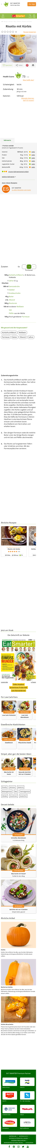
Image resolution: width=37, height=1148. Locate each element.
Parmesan (26, 317)
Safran (11, 281)
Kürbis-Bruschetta (7, 1024)
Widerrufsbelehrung (18, 1140)
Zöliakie (4, 796)
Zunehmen (13, 796)
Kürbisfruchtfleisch (16, 275)
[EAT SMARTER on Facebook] (9, 1146)
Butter (11, 296)
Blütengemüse (7, 792)
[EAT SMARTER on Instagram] (18, 1146)
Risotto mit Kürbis (14, 549)
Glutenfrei (23, 796)
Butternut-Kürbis (7, 987)
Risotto (4, 787)
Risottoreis (13, 303)
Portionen (29, 270)
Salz (10, 310)
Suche (30, 17)
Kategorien (29, 1143)
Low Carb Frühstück (9, 715)
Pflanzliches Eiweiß (24, 743)
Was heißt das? (28, 80)
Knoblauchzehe (14, 293)
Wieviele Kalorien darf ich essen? (27, 99)
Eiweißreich (9, 743)
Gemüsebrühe (14, 286)
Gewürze (20, 787)
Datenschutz (23, 1136)
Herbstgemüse (25, 792)
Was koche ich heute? (18, 874)
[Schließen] (1, 4)
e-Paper (33, 682)
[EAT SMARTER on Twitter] (23, 1146)
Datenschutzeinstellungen (18, 1138)
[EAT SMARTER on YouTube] (28, 1146)
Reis (16, 792)
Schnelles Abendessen (18, 838)
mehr (33, 152)
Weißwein (20, 307)
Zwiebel (12, 290)
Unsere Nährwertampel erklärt (18, 172)
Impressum (12, 1136)
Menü (2, 17)
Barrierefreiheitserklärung (13, 1143)
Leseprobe (4, 682)
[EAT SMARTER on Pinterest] (14, 1146)
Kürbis (3, 950)
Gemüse (12, 787)
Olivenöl (12, 300)
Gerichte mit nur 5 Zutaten (18, 909)
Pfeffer (11, 313)
